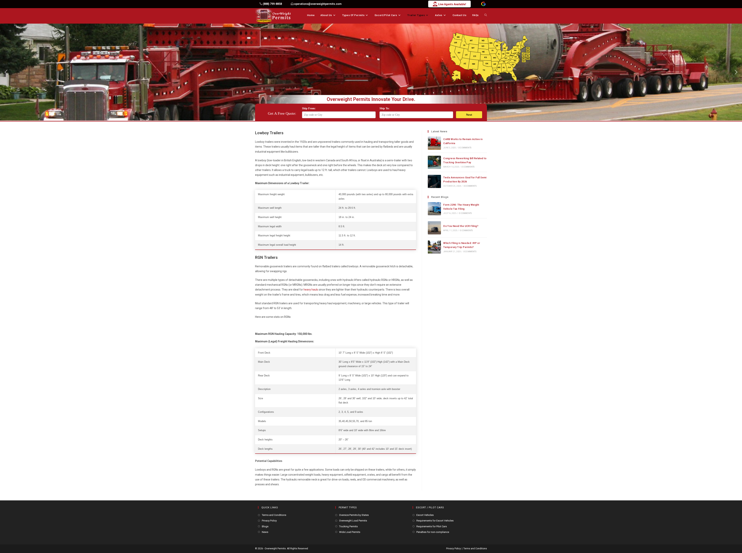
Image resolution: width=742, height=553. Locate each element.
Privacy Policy (269, 520)
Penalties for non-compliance (432, 532)
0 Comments (464, 148)
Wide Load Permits (349, 532)
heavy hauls (311, 289)
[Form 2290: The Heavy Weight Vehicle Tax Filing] (434, 208)
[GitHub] (483, 4)
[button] (6, 72)
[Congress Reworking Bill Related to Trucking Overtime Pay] (434, 162)
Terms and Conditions (274, 515)
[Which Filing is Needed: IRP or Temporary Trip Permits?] (434, 247)
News (265, 532)
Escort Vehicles (425, 515)
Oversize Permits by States (354, 515)
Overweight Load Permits (353, 520)
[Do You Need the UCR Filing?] (434, 227)
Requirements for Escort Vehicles (435, 520)
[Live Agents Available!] (350, 3)
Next (469, 114)
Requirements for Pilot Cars (431, 526)
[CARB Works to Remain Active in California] (434, 143)
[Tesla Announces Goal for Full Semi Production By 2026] (434, 181)
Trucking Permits (348, 526)
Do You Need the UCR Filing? (460, 226)
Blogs (265, 526)
